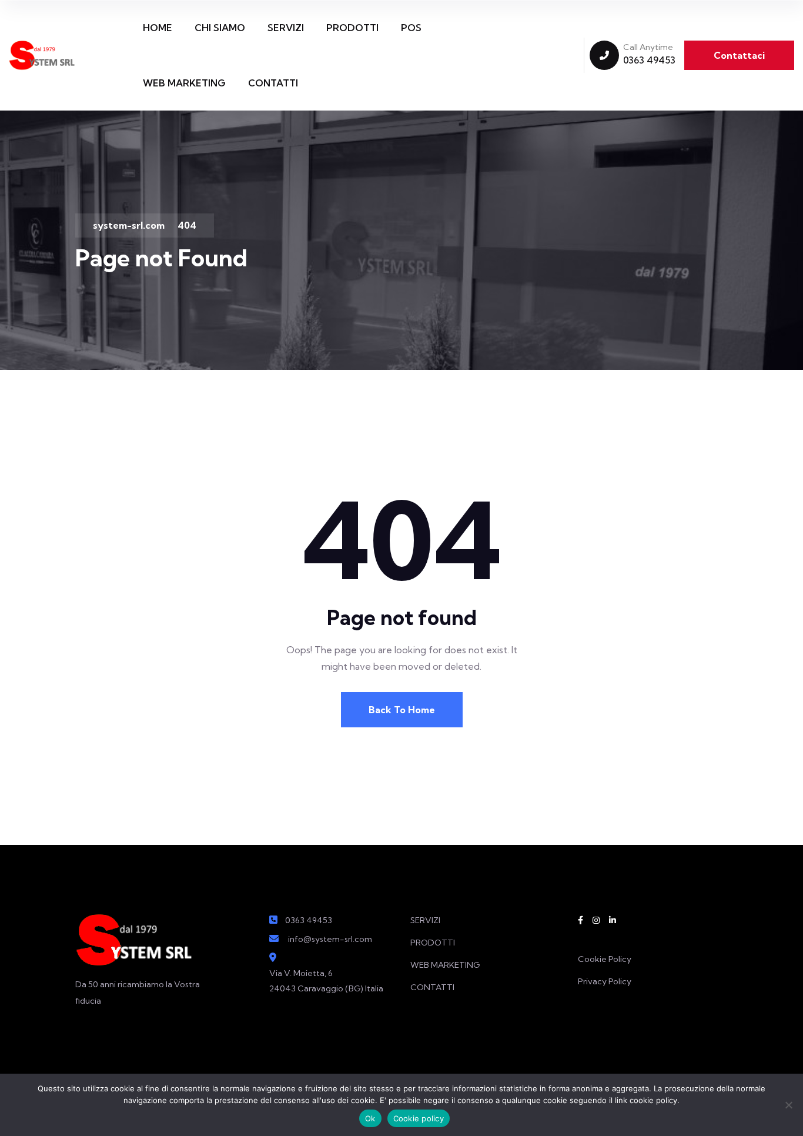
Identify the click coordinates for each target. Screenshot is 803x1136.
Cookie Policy (604, 959)
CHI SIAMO (220, 28)
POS (411, 28)
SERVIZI (285, 28)
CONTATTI (273, 83)
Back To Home (402, 710)
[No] (788, 1105)
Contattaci (739, 55)
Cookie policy (418, 1118)
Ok (370, 1118)
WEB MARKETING (184, 83)
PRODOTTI (352, 28)
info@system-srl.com (330, 939)
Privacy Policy (604, 981)
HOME (157, 28)
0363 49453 (649, 60)
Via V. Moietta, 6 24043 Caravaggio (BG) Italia (326, 981)
